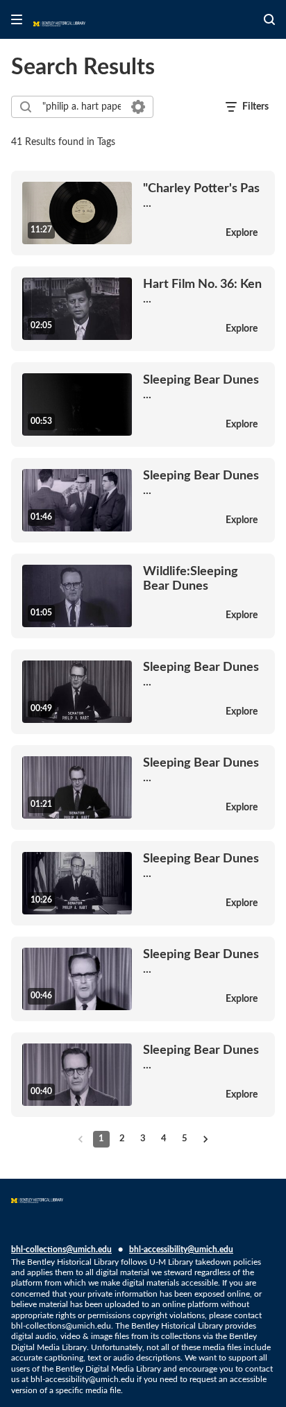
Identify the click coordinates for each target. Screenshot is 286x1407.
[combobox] (82, 107)
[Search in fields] (138, 107)
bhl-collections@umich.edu (61, 1249)
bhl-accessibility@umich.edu (181, 1249)
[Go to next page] (205, 1139)
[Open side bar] (17, 19)
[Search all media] (269, 19)
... (201, 195)
